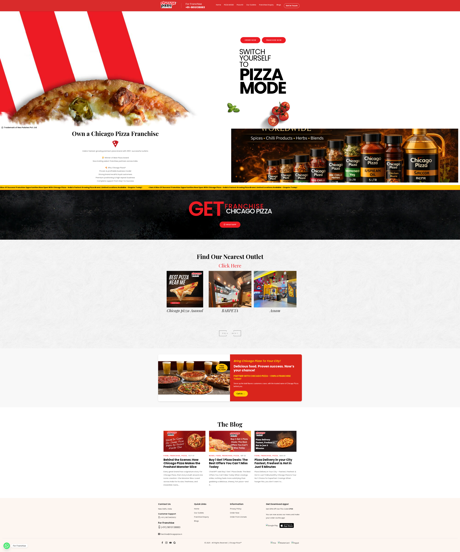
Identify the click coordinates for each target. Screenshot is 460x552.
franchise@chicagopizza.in (171, 534)
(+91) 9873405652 (168, 517)
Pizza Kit (240, 5)
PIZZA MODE (229, 5)
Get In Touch (292, 5)
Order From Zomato (238, 517)
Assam (185, 310)
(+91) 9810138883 (170, 527)
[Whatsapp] (6, 546)
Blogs (279, 5)
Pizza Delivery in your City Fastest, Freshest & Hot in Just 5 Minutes (182, 463)
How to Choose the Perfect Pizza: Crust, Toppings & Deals (228, 463)
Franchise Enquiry (266, 5)
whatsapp (231, 224)
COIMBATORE (230, 310)
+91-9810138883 (195, 7)
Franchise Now (274, 40)
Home (218, 5)
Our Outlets (251, 5)
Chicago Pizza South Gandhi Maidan (275, 313)
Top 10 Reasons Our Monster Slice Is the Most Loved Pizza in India (275, 463)
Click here (230, 265)
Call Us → (241, 394)
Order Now (250, 40)
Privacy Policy (235, 508)
